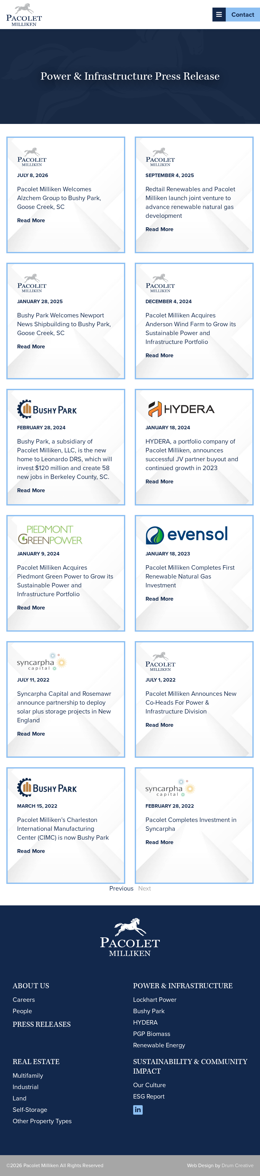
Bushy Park (149, 1011)
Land (20, 1098)
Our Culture (149, 1085)
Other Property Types (42, 1121)
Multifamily (28, 1075)
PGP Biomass (151, 1033)
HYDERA (145, 1022)
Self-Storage (30, 1109)
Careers (24, 999)
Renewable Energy (159, 1045)
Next (144, 888)
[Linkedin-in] (138, 1110)
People (22, 1011)
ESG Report (149, 1096)
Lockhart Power (155, 999)
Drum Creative (238, 1165)
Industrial (26, 1087)
